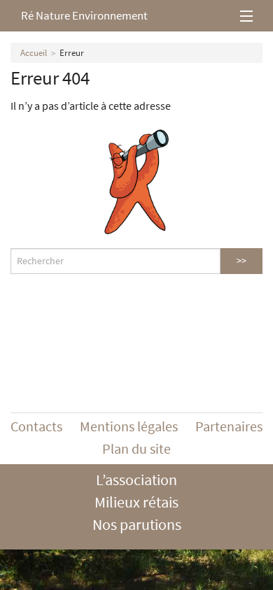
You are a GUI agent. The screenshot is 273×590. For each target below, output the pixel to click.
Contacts (36, 426)
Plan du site (136, 448)
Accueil (33, 53)
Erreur (71, 53)
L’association (136, 479)
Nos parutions (136, 524)
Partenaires (228, 426)
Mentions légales (129, 426)
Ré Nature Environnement (84, 15)
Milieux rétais (136, 502)
